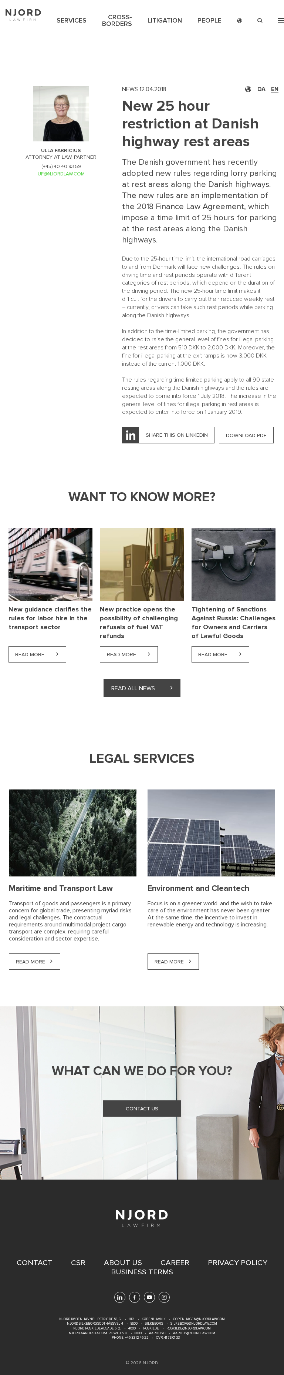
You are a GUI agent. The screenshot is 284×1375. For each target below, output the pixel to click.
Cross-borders (117, 20)
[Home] (23, 15)
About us (123, 1262)
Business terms (142, 1272)
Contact (35, 1262)
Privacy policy (237, 1262)
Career (174, 1262)
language (239, 20)
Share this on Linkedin (177, 435)
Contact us (142, 1109)
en (274, 89)
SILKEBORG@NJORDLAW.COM (193, 1324)
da (261, 89)
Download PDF (246, 435)
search (260, 20)
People (209, 20)
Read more (40, 654)
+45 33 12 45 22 (136, 1338)
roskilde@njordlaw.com (188, 1329)
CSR (78, 1262)
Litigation (165, 20)
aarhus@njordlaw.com (194, 1333)
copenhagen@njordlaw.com (199, 1319)
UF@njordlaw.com (61, 174)
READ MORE (30, 962)
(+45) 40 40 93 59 (61, 167)
